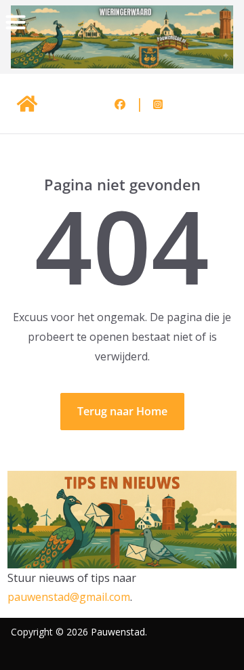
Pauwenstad (118, 631)
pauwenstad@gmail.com (68, 596)
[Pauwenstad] (27, 103)
